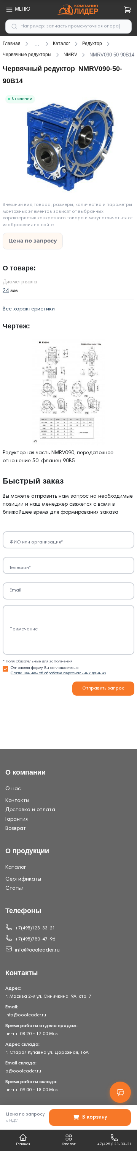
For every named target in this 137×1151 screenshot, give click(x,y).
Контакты (17, 801)
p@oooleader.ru (23, 1071)
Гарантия (16, 819)
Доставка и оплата (30, 810)
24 (6, 291)
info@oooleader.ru (37, 950)
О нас (13, 789)
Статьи (14, 888)
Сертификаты (23, 879)
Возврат (15, 828)
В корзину (94, 1117)
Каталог (15, 867)
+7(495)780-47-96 (35, 939)
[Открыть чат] (120, 1092)
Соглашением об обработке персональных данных (58, 673)
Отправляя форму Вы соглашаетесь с (58, 670)
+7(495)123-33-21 (35, 928)
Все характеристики (29, 309)
